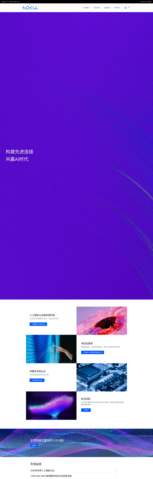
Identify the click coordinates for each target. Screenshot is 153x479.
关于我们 (86, 8)
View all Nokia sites (14, 1)
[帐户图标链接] (125, 8)
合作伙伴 (117, 8)
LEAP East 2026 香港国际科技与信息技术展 (51, 476)
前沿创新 (107, 8)
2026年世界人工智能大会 (42, 470)
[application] (90, 7)
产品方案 (96, 8)
